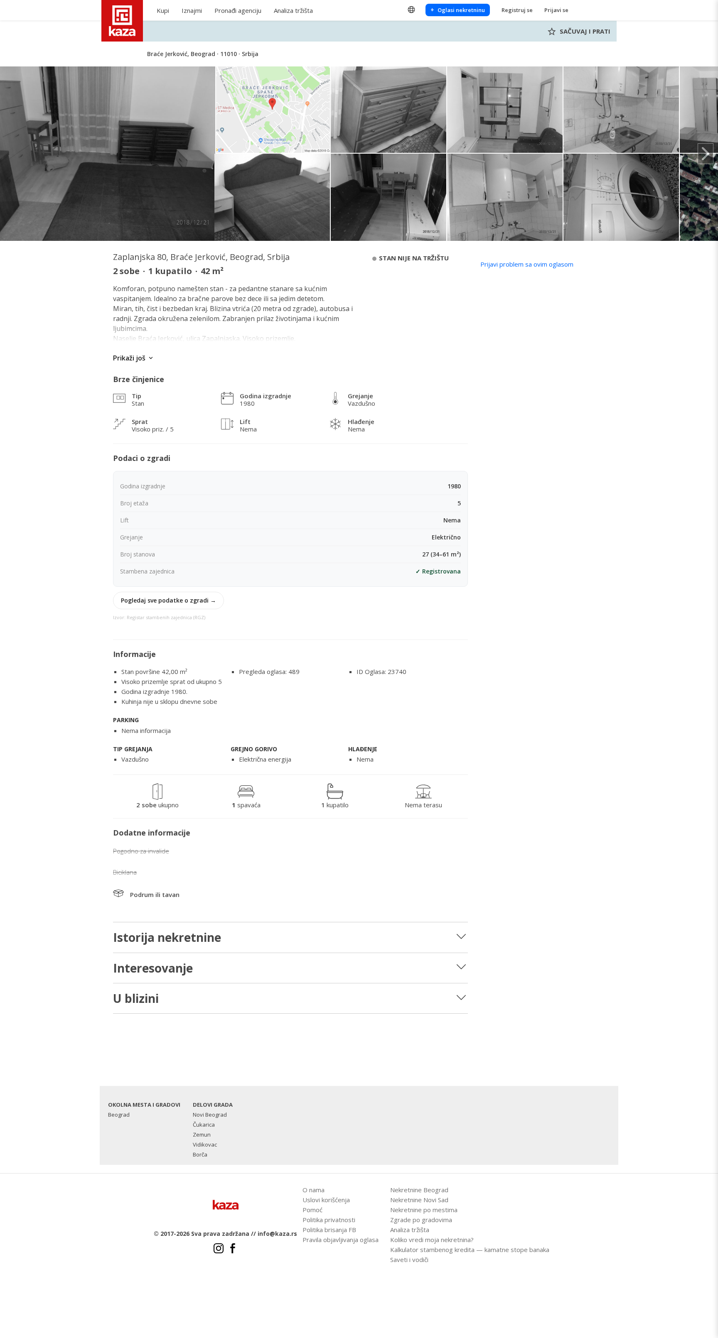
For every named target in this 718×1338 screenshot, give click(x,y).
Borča (200, 1154)
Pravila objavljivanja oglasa (340, 1239)
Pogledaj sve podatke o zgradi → (168, 600)
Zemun (202, 1134)
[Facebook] (233, 1249)
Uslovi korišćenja (326, 1200)
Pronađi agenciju (237, 10)
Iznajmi (192, 10)
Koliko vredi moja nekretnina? (432, 1239)
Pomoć (312, 1210)
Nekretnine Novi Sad (419, 1200)
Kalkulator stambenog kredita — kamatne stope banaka (469, 1249)
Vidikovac (205, 1144)
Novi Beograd (210, 1114)
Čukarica (204, 1124)
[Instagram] (218, 1249)
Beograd (119, 1114)
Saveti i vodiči (409, 1259)
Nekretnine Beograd (419, 1190)
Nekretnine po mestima (423, 1210)
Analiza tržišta (293, 10)
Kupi (163, 10)
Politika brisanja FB (329, 1229)
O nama (313, 1190)
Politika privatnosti (328, 1219)
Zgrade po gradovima (421, 1219)
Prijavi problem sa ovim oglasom (526, 264)
